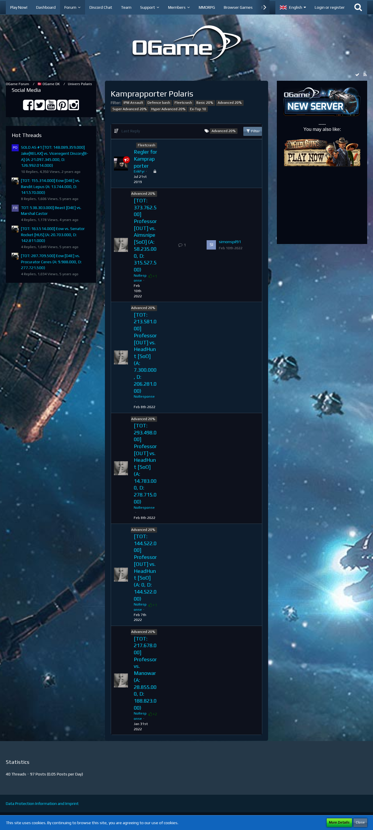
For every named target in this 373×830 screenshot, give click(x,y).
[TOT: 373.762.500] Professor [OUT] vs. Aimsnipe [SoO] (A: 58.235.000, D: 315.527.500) (145, 235)
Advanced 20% (230, 103)
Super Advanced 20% (129, 109)
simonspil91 (230, 241)
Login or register (330, 7)
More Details (339, 822)
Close (360, 822)
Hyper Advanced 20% (168, 109)
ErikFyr (139, 171)
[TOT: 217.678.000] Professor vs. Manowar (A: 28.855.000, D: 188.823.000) (145, 673)
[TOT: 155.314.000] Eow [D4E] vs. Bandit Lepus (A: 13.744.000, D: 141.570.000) (50, 186)
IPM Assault (133, 103)
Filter (255, 131)
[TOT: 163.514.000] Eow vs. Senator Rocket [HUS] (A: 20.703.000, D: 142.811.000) (53, 234)
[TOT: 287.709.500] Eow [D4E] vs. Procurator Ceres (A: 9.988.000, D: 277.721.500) (51, 261)
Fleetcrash (183, 103)
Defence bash (158, 103)
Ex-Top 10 (198, 109)
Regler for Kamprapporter (145, 159)
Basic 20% (204, 103)
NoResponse (144, 396)
